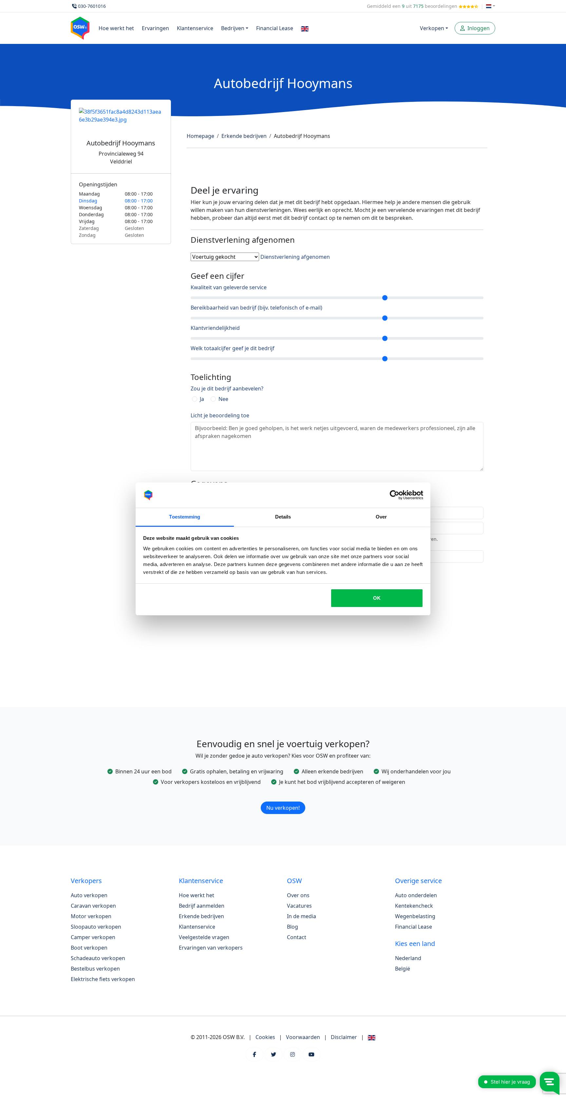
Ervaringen (155, 28)
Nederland (408, 958)
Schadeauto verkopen (98, 958)
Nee (223, 399)
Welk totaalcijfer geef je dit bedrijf (232, 348)
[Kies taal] (490, 6)
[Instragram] (292, 1054)
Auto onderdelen (416, 895)
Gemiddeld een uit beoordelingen (413, 6)
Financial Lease (274, 28)
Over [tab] (381, 517)
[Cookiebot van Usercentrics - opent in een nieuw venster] (394, 495)
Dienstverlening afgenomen (295, 256)
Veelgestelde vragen (204, 937)
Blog (292, 926)
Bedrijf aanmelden (201, 905)
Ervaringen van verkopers (211, 947)
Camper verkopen (93, 937)
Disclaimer (344, 1037)
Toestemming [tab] (184, 517)
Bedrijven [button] (232, 28)
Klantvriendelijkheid (215, 327)
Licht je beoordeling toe (220, 415)
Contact (296, 937)
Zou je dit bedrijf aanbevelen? (227, 388)
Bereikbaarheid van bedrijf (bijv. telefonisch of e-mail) (256, 307)
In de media (301, 916)
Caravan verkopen (93, 905)
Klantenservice (195, 28)
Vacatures (299, 905)
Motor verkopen (91, 916)
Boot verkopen (89, 947)
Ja (202, 399)
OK (377, 598)
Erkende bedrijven (244, 136)
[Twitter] (273, 1054)
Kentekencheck (414, 905)
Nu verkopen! (283, 807)
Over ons (298, 895)
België (402, 968)
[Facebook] (254, 1054)
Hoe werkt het (116, 28)
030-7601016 (92, 6)
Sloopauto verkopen (96, 926)
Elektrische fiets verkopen (103, 979)
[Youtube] (311, 1054)
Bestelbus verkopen (95, 968)
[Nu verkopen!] (283, 799)
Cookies (265, 1037)
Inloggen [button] (478, 28)
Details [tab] (283, 517)
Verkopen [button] (432, 28)
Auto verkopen (89, 895)
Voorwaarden (303, 1037)
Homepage (200, 136)
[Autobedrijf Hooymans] (121, 123)
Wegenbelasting (415, 916)
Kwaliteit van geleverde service (229, 287)
